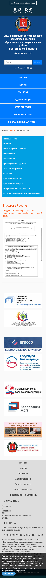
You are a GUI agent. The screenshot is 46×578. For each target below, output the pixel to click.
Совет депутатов (23, 107)
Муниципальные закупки (12, 178)
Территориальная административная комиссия (21, 193)
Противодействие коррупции (14, 163)
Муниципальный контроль (13, 183)
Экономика (7, 173)
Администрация (23, 100)
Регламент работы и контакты (15, 149)
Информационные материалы (22, 122)
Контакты (7, 144)
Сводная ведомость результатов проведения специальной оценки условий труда (22, 213)
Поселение (23, 92)
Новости (23, 85)
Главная (23, 77)
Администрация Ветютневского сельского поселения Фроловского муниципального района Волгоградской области (23, 42)
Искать (37, 62)
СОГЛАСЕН (8, 573)
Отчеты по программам (12, 168)
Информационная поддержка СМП (16, 188)
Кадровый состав (10, 139)
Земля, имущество (23, 114)
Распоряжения (9, 158)
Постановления (9, 154)
